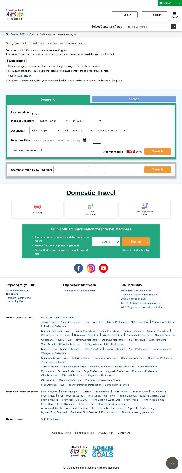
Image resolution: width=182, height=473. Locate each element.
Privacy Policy (105, 432)
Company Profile (61, 432)
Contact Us (123, 432)
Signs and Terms (84, 432)
